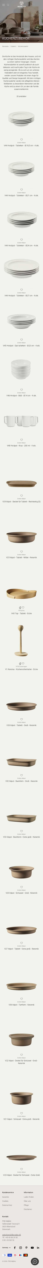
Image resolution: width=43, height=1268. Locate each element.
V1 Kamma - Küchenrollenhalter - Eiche (21, 669)
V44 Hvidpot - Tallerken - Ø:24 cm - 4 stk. (21, 245)
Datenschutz (7, 1205)
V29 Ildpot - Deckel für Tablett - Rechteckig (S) (21, 502)
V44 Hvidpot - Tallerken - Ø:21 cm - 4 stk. (21, 195)
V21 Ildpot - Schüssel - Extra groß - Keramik (22, 1119)
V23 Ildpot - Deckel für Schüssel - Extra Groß (21, 1175)
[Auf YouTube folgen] (32, 1247)
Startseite (5, 46)
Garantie (5, 1197)
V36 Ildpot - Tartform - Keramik (21, 1005)
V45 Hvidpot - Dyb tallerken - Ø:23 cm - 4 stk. (21, 346)
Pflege (26, 1205)
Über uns (27, 1201)
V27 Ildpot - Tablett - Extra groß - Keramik (21, 949)
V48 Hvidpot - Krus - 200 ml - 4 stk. (21, 446)
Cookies (5, 1201)
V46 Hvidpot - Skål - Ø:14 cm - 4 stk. (21, 396)
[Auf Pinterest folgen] (26, 1247)
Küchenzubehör (23, 46)
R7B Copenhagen (21, 666)
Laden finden (29, 1197)
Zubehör (13, 46)
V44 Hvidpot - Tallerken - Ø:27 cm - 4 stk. (21, 296)
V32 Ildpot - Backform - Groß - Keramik (22, 781)
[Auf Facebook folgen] (14, 1247)
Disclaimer (28, 1209)
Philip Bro (21, 610)
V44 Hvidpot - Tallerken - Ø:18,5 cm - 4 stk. (21, 145)
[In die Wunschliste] (22, 140)
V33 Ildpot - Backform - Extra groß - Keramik (21, 837)
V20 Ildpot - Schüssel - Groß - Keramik (21, 893)
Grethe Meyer (21, 142)
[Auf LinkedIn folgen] (38, 1247)
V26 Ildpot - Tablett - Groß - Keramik (21, 725)
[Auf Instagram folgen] (20, 1247)
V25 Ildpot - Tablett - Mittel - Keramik (21, 557)
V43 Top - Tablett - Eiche (21, 613)
